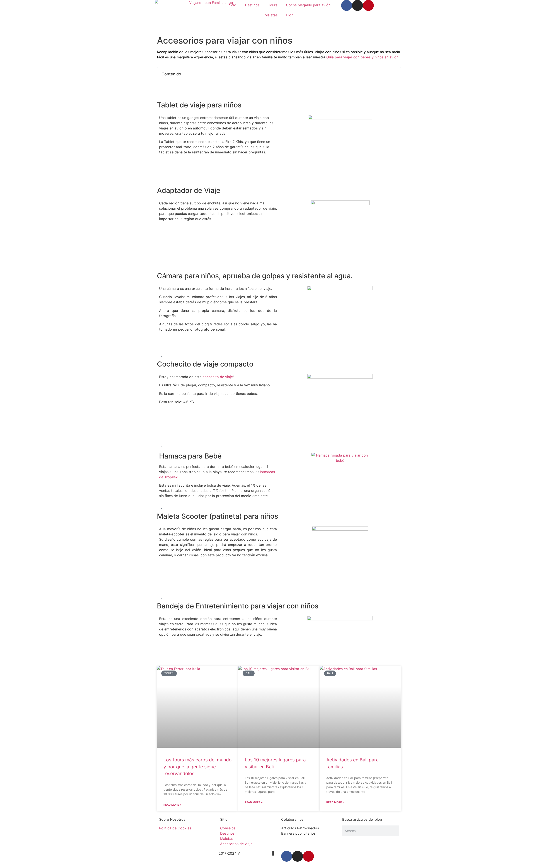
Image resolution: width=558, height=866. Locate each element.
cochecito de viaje (217, 377)
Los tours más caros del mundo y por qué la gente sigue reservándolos (197, 766)
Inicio (232, 5)
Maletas (271, 15)
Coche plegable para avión (308, 5)
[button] (395, 74)
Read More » (172, 804)
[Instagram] (357, 5)
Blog (290, 15)
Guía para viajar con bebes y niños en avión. (362, 57)
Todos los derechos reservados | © (189, 853)
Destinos (252, 5)
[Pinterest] (368, 5)
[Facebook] (346, 5)
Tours (272, 5)
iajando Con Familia (256, 853)
